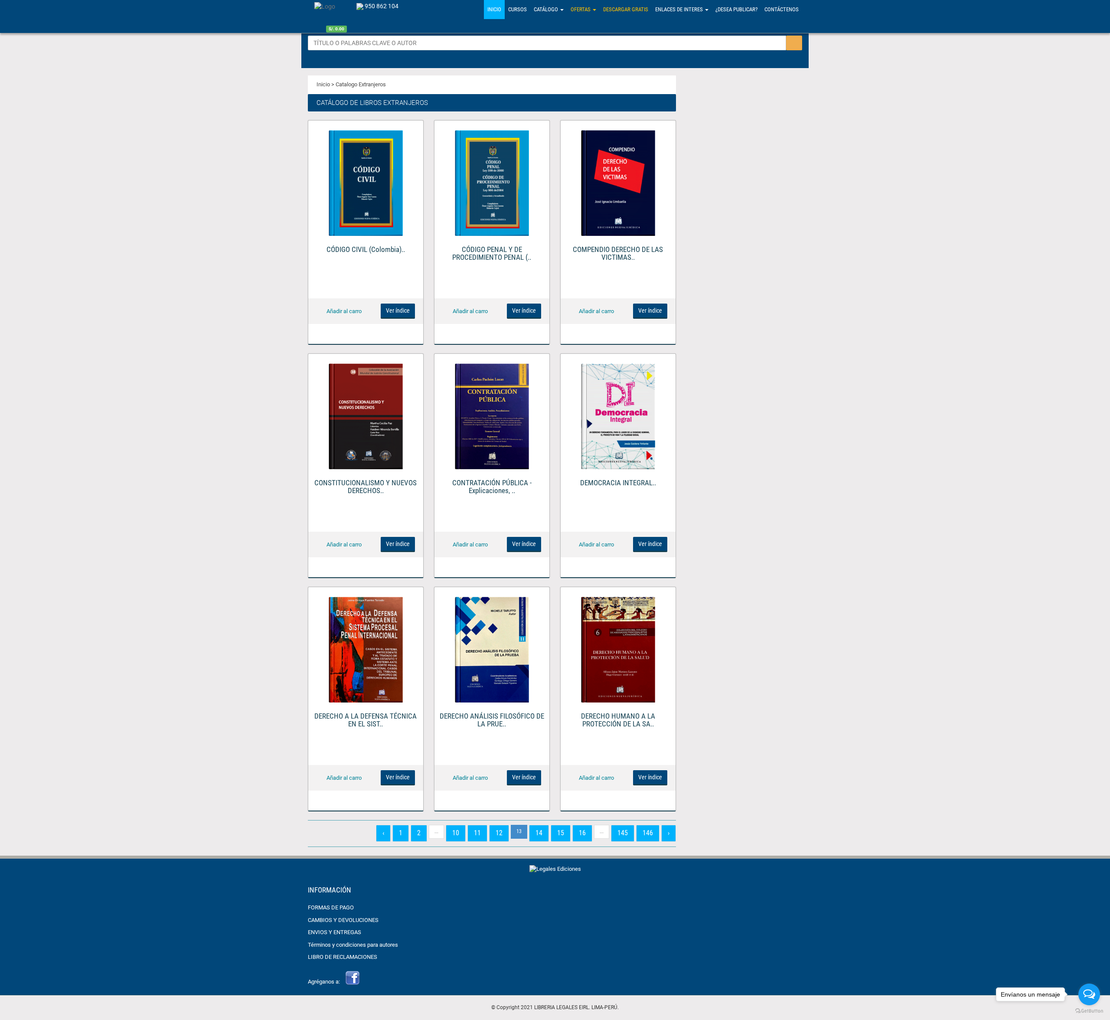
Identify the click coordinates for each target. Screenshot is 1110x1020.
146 (648, 833)
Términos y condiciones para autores (353, 945)
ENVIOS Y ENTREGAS (334, 932)
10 (455, 833)
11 (477, 833)
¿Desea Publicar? (736, 9)
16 (582, 833)
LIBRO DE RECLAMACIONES (342, 957)
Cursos (517, 9)
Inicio (494, 9)
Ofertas (581, 9)
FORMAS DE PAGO (331, 907)
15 (560, 833)
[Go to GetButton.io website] (1089, 1011)
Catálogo (546, 9)
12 (499, 833)
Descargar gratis (625, 9)
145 (622, 833)
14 (538, 833)
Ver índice (398, 310)
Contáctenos (781, 9)
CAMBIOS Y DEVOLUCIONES (343, 920)
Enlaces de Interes (679, 9)
